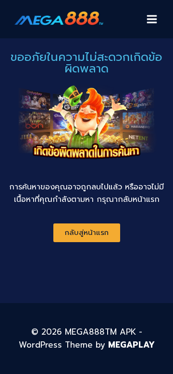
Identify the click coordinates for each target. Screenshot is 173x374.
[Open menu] (151, 19)
